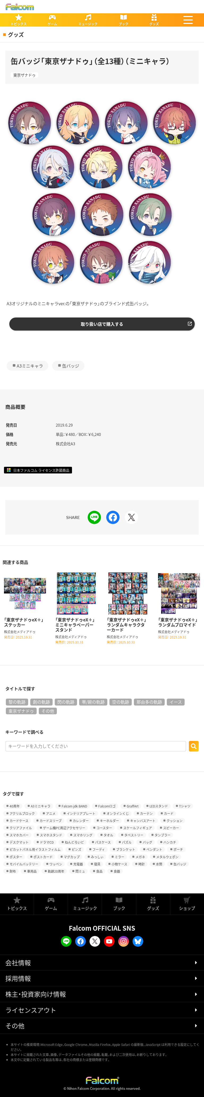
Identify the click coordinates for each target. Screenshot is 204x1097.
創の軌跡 (41, 702)
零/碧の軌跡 (93, 702)
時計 (141, 864)
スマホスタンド (51, 835)
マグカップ (72, 857)
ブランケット (125, 849)
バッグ (147, 842)
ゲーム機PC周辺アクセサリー (64, 828)
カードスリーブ (51, 820)
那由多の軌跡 (149, 702)
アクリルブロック (22, 813)
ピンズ (76, 849)
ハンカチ (169, 842)
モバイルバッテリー (24, 864)
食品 (99, 871)
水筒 (159, 864)
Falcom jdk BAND (74, 806)
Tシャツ (184, 806)
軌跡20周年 (56, 871)
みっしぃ (97, 857)
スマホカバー (19, 835)
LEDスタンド (159, 806)
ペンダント (154, 849)
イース (175, 702)
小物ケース (119, 864)
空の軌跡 (120, 702)
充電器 (78, 864)
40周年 (15, 806)
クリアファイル (21, 828)
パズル (126, 842)
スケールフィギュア (137, 828)
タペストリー (133, 835)
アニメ (51, 813)
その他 (47, 711)
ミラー (119, 857)
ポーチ (178, 849)
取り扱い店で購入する (102, 324)
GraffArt (132, 806)
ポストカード (43, 857)
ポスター (16, 857)
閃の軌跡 (65, 702)
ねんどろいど (74, 842)
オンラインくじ (118, 813)
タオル (108, 835)
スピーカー (171, 828)
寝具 (97, 864)
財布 (13, 871)
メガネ (140, 857)
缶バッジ (70, 365)
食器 (117, 871)
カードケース (19, 820)
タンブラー (163, 835)
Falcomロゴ (107, 806)
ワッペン (55, 864)
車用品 (32, 871)
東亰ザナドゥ (24, 75)
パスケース (103, 842)
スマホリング (82, 835)
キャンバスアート (142, 820)
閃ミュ (80, 871)
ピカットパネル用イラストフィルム (35, 849)
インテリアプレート (81, 813)
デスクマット (19, 842)
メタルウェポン (167, 857)
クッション (174, 820)
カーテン (146, 813)
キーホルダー (109, 820)
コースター (104, 828)
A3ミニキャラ (30, 365)
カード (168, 813)
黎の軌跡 (17, 702)
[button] (188, 20)
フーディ (98, 849)
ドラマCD (47, 842)
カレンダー (81, 820)
